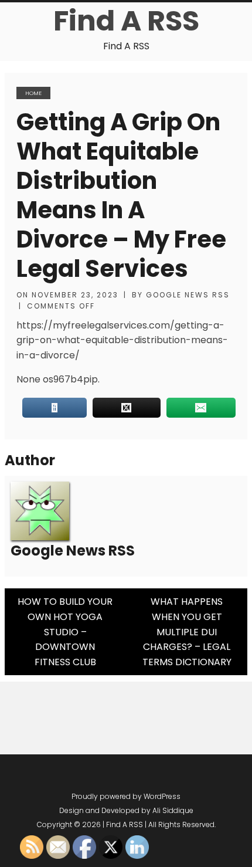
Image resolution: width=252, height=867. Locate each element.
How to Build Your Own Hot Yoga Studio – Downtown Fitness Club (65, 631)
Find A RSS (126, 20)
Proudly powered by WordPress (126, 796)
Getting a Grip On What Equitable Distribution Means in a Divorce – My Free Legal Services (121, 195)
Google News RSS (188, 295)
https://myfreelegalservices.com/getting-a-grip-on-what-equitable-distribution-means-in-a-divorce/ (122, 340)
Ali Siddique (172, 810)
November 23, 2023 (75, 295)
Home (33, 93)
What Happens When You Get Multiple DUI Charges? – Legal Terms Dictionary (186, 631)
